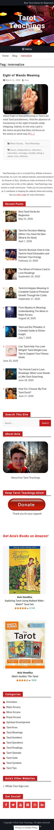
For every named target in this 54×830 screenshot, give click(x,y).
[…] (32, 134)
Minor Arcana (16, 143)
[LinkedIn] (42, 805)
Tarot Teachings (27, 21)
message (22, 153)
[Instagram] (35, 805)
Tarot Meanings (32, 143)
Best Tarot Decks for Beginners (38, 3)
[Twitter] (13, 805)
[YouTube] (20, 805)
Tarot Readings (14, 747)
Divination (11, 702)
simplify (31, 153)
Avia (27, 80)
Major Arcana (13, 707)
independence (24, 150)
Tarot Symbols (13, 763)
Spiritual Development (18, 722)
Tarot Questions (14, 742)
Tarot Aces (11, 727)
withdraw (23, 156)
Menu (28, 49)
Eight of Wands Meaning (21, 75)
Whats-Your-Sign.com (17, 786)
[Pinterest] (28, 805)
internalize (12, 153)
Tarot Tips (11, 768)
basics (13, 150)
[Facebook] (6, 805)
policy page (21, 195)
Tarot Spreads (13, 753)
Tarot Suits (12, 758)
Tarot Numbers (14, 737)
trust (16, 156)
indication (36, 150)
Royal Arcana (13, 717)
